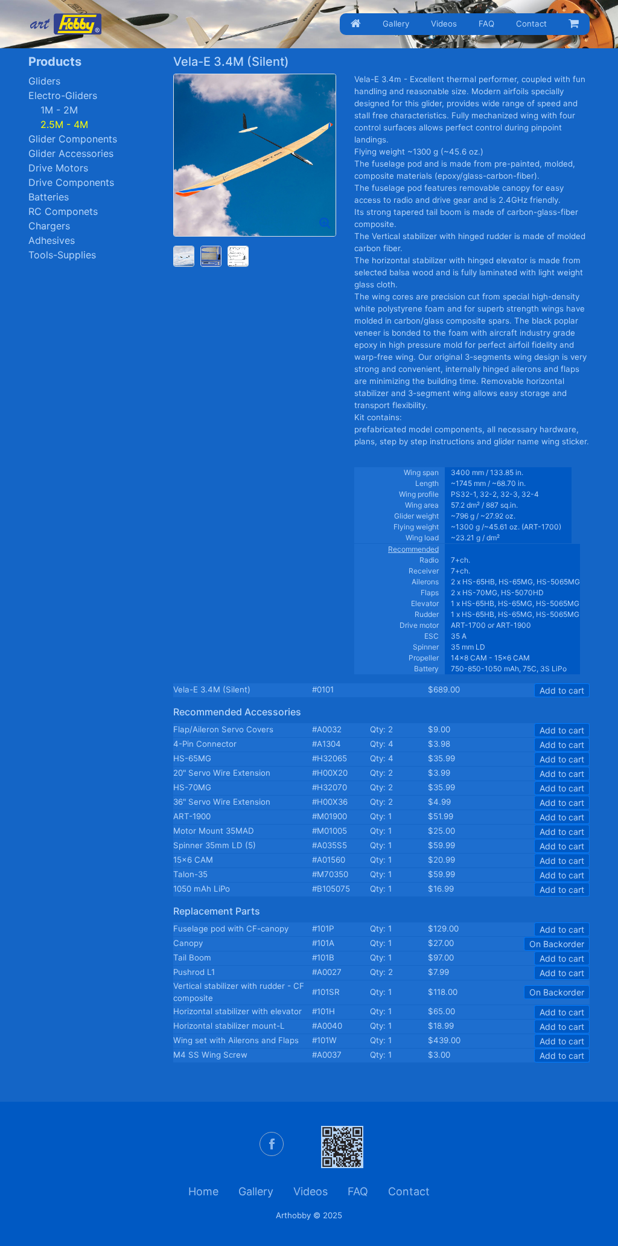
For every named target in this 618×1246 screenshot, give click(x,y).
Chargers (49, 226)
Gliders (44, 81)
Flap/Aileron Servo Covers (223, 729)
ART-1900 (192, 816)
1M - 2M (59, 110)
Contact (531, 23)
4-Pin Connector (205, 744)
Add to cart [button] (562, 690)
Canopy (188, 943)
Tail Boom (192, 957)
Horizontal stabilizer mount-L (229, 1025)
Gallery (396, 23)
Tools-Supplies (62, 255)
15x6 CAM (193, 859)
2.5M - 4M (64, 124)
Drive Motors (58, 168)
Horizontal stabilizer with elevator (237, 1011)
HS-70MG (192, 787)
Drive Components (71, 182)
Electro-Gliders (62, 95)
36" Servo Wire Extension (221, 802)
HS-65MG (192, 758)
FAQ (486, 23)
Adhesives (51, 240)
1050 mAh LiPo (201, 888)
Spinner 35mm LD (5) (214, 845)
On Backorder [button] (556, 944)
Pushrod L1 (194, 972)
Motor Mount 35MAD (213, 830)
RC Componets (63, 211)
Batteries (48, 197)
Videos (444, 23)
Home (203, 1191)
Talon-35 (190, 874)
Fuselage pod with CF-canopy (230, 928)
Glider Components (72, 139)
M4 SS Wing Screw (210, 1054)
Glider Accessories (70, 153)
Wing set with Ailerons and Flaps (236, 1040)
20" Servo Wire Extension (221, 773)
